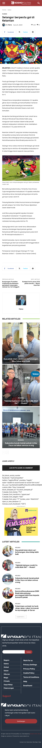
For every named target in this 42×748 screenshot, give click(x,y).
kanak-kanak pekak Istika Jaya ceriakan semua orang (21, 444)
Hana (10, 25)
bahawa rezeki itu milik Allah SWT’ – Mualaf (21, 402)
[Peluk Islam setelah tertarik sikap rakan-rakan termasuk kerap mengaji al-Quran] (8, 607)
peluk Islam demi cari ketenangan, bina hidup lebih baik (21, 360)
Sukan (9, 10)
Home (4, 10)
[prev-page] (3, 452)
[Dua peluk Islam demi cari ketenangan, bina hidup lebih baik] (21, 343)
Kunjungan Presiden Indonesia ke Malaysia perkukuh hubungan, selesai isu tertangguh (10, 284)
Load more (20, 617)
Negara (21, 356)
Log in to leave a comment (21, 468)
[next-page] (7, 452)
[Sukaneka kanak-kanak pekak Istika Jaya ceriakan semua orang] (21, 427)
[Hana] (4, 24)
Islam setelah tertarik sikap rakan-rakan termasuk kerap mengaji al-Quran (27, 608)
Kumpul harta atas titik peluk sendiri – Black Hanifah (31, 283)
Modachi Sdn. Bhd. (35, 733)
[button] (3, 3)
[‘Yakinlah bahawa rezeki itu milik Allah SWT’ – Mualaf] (21, 385)
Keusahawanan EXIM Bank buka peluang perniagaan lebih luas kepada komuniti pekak (27, 594)
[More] (32, 32)
